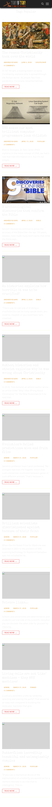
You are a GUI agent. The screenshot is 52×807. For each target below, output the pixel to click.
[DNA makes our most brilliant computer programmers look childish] (26, 110)
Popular (41, 141)
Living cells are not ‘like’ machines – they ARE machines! (24, 677)
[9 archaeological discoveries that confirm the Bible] (26, 189)
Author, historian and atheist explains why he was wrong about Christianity (25, 369)
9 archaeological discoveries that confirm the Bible (23, 211)
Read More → (11, 86)
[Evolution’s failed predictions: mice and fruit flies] (26, 427)
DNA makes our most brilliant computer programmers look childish (24, 132)
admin (6, 458)
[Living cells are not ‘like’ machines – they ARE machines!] (26, 656)
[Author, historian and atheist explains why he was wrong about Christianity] (26, 348)
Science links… (15, 602)
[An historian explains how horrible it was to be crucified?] (26, 268)
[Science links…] (26, 585)
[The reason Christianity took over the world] (26, 35)
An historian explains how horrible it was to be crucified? (24, 290)
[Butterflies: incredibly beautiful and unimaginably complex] (26, 735)
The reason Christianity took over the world (22, 54)
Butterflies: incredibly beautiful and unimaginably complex (25, 756)
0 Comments (9, 65)
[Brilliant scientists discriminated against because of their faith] (26, 506)
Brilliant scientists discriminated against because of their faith (21, 527)
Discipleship (40, 62)
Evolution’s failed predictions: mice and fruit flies (25, 448)
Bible (38, 220)
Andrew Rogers (10, 62)
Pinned (33, 687)
